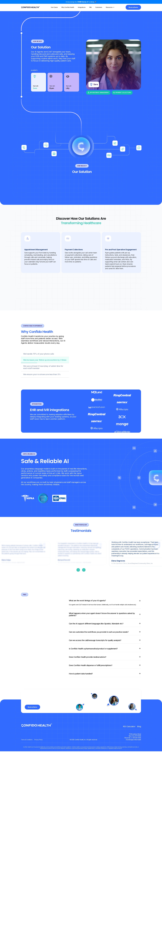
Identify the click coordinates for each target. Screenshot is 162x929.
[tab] (38, 132)
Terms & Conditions (26, 790)
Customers (98, 7)
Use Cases (54, 7)
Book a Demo (133, 7)
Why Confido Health (67, 7)
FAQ (90, 7)
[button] (110, 7)
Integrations (82, 7)
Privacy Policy (38, 790)
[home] (30, 7)
